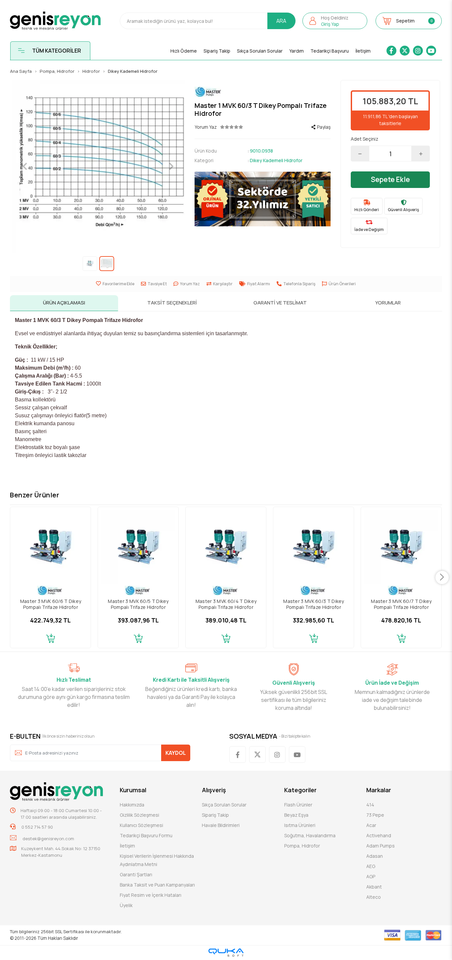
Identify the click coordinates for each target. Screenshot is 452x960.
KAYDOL (175, 752)
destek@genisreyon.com (48, 839)
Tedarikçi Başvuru (329, 51)
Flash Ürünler (298, 804)
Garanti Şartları (136, 874)
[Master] (263, 92)
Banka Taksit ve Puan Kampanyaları (157, 885)
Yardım (296, 51)
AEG (370, 866)
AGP (370, 876)
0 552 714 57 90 (37, 827)
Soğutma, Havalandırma (310, 835)
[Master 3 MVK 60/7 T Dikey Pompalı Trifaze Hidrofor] (401, 547)
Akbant (374, 887)
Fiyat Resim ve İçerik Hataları (150, 895)
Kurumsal (133, 790)
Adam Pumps (380, 846)
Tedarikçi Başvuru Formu (146, 835)
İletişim (363, 51)
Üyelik (126, 905)
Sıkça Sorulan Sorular (260, 51)
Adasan (374, 856)
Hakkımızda (132, 804)
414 (370, 804)
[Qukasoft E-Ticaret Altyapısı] (226, 952)
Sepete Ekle (390, 179)
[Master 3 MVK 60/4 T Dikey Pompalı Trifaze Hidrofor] (226, 547)
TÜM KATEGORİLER (56, 50)
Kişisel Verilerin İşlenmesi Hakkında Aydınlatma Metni (157, 860)
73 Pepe (375, 815)
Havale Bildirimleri (221, 825)
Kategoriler (300, 790)
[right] (442, 577)
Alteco (373, 897)
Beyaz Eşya (296, 815)
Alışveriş (214, 790)
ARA (281, 20)
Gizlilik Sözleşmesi (139, 815)
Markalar (378, 790)
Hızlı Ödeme (183, 51)
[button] (335, 21)
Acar (371, 825)
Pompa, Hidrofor (302, 846)
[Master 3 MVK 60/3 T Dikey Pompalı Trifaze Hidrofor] (313, 547)
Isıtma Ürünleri (299, 825)
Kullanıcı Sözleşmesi (141, 825)
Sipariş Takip (216, 51)
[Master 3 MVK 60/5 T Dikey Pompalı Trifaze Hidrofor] (138, 547)
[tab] (64, 303)
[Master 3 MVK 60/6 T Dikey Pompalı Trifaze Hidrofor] (50, 547)
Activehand (378, 835)
